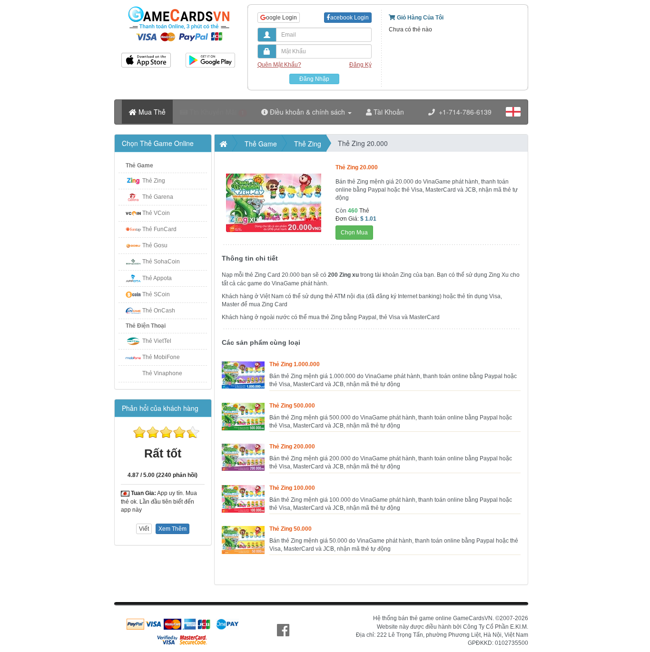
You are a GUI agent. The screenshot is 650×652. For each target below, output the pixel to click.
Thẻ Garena (157, 197)
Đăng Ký (360, 64)
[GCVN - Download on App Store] (146, 56)
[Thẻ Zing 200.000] (243, 447)
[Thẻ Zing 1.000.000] (243, 365)
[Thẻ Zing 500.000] (243, 406)
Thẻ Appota (157, 278)
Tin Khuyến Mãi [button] (215, 112)
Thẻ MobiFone (161, 357)
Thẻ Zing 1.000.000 (294, 364)
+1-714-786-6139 (463, 112)
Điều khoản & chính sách (307, 112)
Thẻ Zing (153, 180)
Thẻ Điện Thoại (146, 325)
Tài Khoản (388, 112)
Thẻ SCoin (156, 294)
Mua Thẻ (151, 112)
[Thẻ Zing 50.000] (243, 529)
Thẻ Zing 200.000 (292, 446)
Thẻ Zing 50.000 (290, 528)
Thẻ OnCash (158, 310)
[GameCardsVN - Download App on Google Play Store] (211, 56)
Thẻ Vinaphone (162, 373)
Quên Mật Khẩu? (279, 64)
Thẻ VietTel (156, 341)
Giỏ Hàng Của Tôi (419, 17)
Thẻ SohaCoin (161, 261)
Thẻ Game (139, 165)
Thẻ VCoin (156, 213)
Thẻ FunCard (159, 229)
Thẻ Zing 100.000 (292, 488)
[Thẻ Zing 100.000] (243, 489)
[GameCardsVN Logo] (178, 6)
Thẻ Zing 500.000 (292, 405)
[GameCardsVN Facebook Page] (283, 630)
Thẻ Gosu (154, 245)
